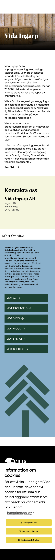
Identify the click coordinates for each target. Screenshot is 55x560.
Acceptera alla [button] (30, 522)
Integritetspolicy (19, 512)
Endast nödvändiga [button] (30, 540)
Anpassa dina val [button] (30, 531)
